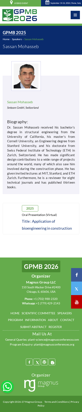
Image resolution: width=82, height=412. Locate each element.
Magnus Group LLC (41, 282)
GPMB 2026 (41, 266)
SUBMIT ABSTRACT (33, 327)
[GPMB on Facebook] (76, 275)
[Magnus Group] (41, 386)
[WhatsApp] (7, 386)
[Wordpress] (44, 362)
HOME (15, 313)
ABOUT (53, 320)
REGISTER (55, 327)
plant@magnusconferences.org (54, 344)
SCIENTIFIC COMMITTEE (38, 313)
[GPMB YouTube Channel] (76, 302)
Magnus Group (33, 401)
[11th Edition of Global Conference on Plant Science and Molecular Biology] (19, 15)
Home (6, 39)
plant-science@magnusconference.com (53, 339)
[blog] (52, 362)
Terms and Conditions (56, 401)
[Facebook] (29, 362)
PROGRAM (15, 320)
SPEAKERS (64, 313)
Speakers (17, 39)
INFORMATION (35, 320)
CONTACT (67, 320)
